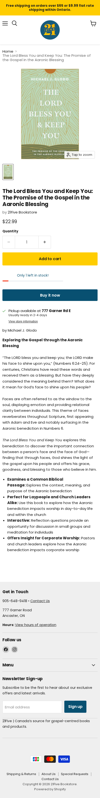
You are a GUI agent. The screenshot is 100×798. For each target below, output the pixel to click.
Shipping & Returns (21, 774)
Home (7, 51)
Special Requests (74, 774)
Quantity (10, 231)
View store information (23, 321)
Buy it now (50, 295)
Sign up (75, 706)
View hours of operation (35, 624)
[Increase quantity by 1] (45, 242)
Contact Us (40, 600)
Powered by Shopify (50, 789)
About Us (49, 774)
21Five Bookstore (22, 212)
